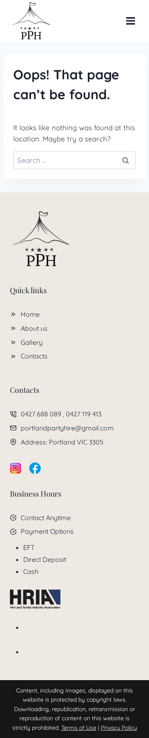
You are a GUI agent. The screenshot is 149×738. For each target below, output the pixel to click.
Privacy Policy (119, 727)
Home (30, 314)
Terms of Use (78, 727)
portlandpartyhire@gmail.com (67, 428)
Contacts (34, 356)
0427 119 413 (83, 414)
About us (34, 328)
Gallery (32, 342)
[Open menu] (130, 20)
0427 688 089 (41, 414)
